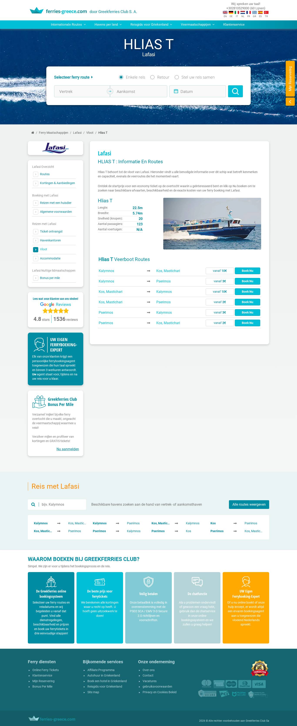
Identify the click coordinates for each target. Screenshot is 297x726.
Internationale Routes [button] (67, 24)
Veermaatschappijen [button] (196, 24)
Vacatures (150, 681)
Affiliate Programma (101, 670)
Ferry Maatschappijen (53, 133)
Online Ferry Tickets (45, 670)
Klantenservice (234, 24)
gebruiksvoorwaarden (157, 686)
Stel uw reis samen (198, 77)
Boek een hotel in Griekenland (107, 681)
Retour (163, 77)
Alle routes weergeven (249, 504)
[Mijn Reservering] (290, 101)
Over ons (149, 670)
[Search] (235, 91)
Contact (148, 675)
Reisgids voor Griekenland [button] (149, 24)
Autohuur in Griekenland (103, 675)
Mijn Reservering (43, 681)
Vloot (89, 133)
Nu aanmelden (68, 449)
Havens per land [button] (107, 24)
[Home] (32, 133)
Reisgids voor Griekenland (104, 686)
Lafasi (77, 133)
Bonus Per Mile (42, 686)
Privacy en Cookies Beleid (160, 692)
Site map (93, 692)
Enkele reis (135, 77)
